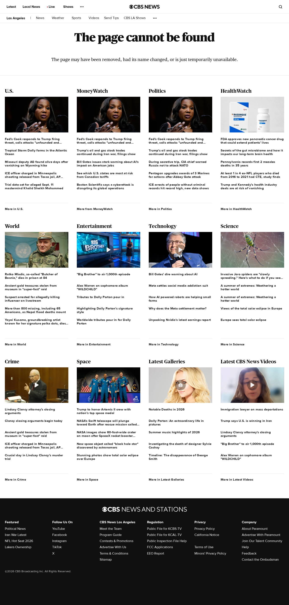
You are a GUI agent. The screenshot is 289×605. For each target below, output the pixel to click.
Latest (12, 6)
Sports (77, 18)
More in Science (233, 344)
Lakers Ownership (18, 547)
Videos (94, 18)
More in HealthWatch (236, 209)
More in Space (87, 479)
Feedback (249, 553)
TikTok (57, 547)
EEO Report (155, 553)
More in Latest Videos (237, 479)
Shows (68, 6)
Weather (58, 18)
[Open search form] (280, 7)
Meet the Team (111, 528)
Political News (15, 528)
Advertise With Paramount (261, 535)
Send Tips (111, 18)
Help (245, 547)
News (40, 18)
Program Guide (111, 535)
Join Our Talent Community (262, 541)
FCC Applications (160, 547)
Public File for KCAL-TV (164, 535)
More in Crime (15, 479)
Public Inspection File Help (167, 541)
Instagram (59, 541)
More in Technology (164, 344)
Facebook (59, 535)
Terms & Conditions (114, 553)
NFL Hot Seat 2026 (19, 541)
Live (52, 7)
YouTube (58, 528)
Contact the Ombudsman (260, 559)
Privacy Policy (204, 528)
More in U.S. (14, 209)
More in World (15, 344)
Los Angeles (16, 18)
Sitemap (106, 559)
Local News (32, 6)
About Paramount (255, 528)
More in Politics (160, 209)
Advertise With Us (113, 547)
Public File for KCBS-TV (164, 528)
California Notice (206, 535)
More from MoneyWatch (95, 209)
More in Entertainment (93, 344)
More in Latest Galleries (166, 479)
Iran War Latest (15, 535)
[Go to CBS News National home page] (144, 7)
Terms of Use (203, 547)
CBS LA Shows (135, 18)
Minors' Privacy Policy (210, 553)
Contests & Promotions (116, 541)
